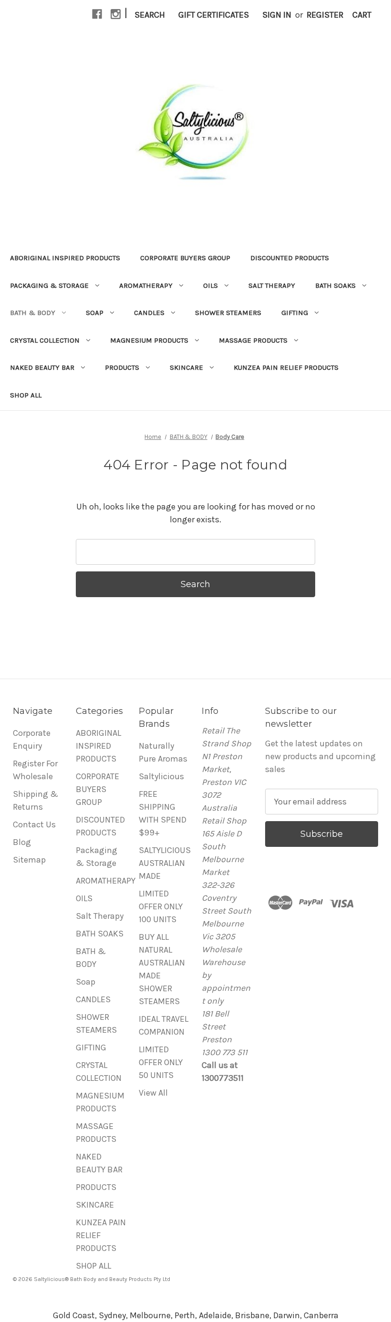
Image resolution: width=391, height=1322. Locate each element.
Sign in (276, 15)
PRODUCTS (122, 367)
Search (149, 15)
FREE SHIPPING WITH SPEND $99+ (162, 813)
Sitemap (29, 859)
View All (153, 1093)
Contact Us (34, 824)
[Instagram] (116, 14)
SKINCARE (186, 367)
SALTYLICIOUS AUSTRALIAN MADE (165, 863)
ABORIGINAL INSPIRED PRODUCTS (65, 258)
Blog (22, 842)
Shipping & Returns (35, 800)
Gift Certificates (213, 15)
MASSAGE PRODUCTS (253, 340)
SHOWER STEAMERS (228, 312)
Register (325, 15)
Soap (94, 312)
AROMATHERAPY (146, 285)
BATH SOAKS (335, 285)
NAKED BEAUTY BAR (42, 367)
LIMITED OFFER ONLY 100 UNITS (161, 906)
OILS (210, 285)
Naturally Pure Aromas (163, 752)
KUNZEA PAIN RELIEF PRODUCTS (286, 367)
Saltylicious (161, 776)
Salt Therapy (271, 285)
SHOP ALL (25, 395)
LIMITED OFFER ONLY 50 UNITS (161, 1062)
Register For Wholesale (35, 770)
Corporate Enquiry (32, 739)
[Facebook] (97, 14)
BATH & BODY (32, 312)
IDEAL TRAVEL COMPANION (163, 1025)
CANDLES (149, 312)
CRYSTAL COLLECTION (45, 340)
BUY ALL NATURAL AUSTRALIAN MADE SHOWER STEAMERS (162, 969)
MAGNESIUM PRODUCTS (149, 340)
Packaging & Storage (49, 285)
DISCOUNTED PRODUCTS (289, 258)
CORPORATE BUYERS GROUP (185, 258)
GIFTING (294, 312)
